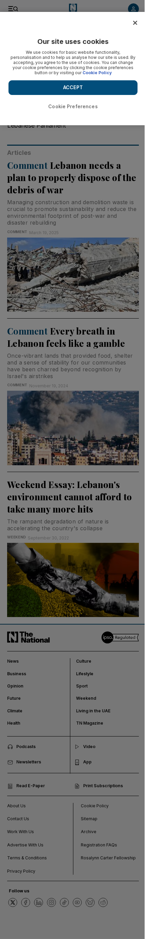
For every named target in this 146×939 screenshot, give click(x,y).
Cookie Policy (97, 72)
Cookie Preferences (73, 106)
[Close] (135, 22)
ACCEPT (73, 87)
